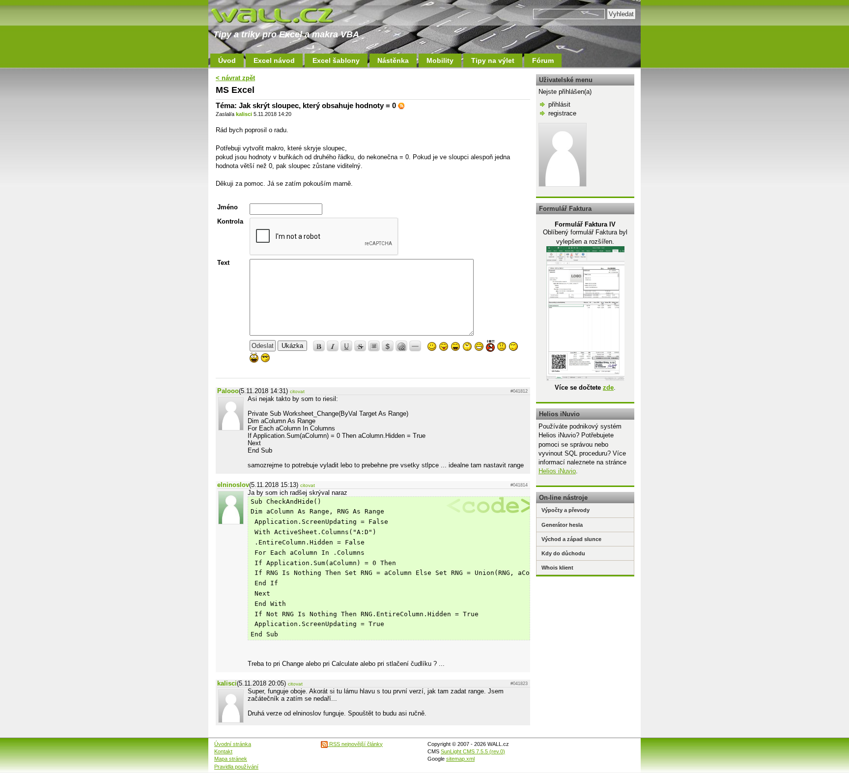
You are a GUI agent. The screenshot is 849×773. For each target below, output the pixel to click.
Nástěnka (393, 60)
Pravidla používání (236, 767)
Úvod (227, 60)
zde (608, 387)
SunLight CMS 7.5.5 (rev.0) (473, 751)
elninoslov (233, 484)
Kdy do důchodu (563, 553)
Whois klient (557, 568)
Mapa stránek (230, 759)
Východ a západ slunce (571, 539)
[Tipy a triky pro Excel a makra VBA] (282, 14)
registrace (562, 113)
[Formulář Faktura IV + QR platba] (585, 378)
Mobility (439, 60)
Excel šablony (336, 60)
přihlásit (559, 104)
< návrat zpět (235, 78)
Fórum (543, 60)
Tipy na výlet (492, 60)
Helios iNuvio (557, 471)
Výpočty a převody (565, 510)
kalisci (244, 114)
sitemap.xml (460, 759)
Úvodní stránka (232, 744)
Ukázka (292, 345)
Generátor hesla (562, 525)
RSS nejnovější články (355, 744)
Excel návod (274, 60)
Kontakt (223, 751)
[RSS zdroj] (401, 105)
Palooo (228, 391)
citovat (297, 391)
